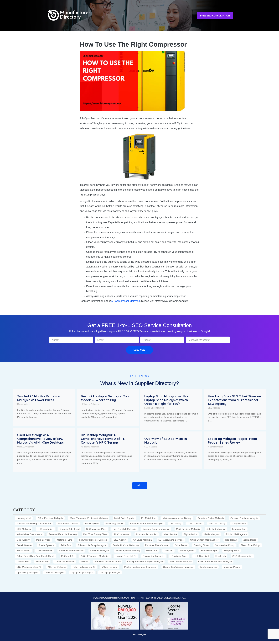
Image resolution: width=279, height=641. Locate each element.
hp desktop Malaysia (90, 447)
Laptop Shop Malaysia (154, 408)
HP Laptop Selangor (90, 404)
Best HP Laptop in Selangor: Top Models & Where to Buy (105, 398)
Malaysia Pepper (215, 447)
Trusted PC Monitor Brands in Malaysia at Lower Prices (38, 398)
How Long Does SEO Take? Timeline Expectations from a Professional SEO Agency (234, 400)
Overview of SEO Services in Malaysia (165, 440)
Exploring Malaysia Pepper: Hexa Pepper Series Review (232, 440)
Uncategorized (23, 404)
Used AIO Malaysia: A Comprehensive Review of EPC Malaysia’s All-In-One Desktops (40, 438)
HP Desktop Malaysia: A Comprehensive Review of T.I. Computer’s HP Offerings (103, 438)
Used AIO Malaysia (25, 447)
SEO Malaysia (214, 408)
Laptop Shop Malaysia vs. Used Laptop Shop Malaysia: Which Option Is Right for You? (167, 400)
